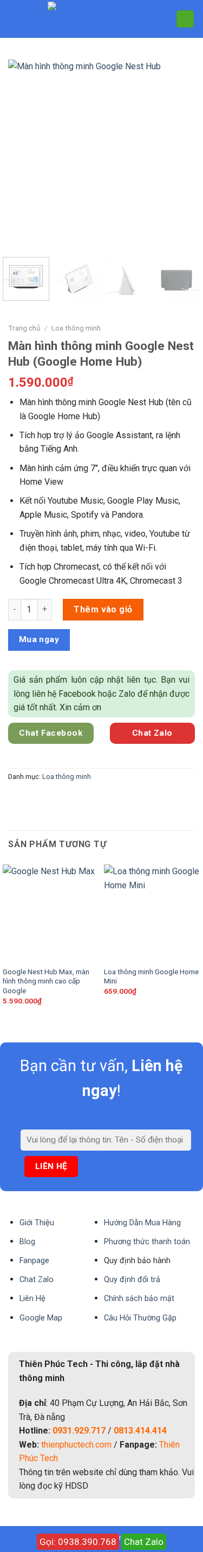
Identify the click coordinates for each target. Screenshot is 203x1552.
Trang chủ (24, 327)
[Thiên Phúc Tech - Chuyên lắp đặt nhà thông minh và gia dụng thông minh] (102, 19)
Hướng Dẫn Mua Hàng (142, 1222)
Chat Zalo (143, 1541)
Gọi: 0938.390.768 (78, 1541)
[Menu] (14, 18)
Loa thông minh (76, 327)
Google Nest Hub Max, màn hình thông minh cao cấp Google (46, 981)
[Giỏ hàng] (185, 19)
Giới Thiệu (36, 1222)
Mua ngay (39, 639)
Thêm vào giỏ (103, 609)
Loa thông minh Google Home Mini (151, 976)
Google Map (40, 1318)
